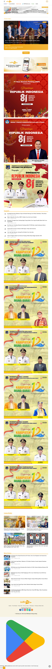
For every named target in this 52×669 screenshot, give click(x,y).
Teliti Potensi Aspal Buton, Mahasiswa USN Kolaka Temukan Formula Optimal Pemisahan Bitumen (28, 562)
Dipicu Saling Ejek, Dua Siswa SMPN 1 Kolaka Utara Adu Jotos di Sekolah (21, 217)
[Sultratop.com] (9, 1)
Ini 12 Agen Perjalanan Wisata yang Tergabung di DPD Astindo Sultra (22, 40)
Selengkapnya (26, 52)
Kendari (6, 42)
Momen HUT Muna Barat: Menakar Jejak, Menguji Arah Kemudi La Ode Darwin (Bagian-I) (14, 529)
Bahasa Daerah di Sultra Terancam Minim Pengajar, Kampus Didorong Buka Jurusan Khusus (29, 578)
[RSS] (32, 610)
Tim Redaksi (14, 605)
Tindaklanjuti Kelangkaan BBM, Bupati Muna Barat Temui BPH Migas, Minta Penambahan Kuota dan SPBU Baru (29, 590)
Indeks (10, 605)
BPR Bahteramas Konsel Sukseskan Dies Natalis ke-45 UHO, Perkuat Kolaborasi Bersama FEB (29, 567)
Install (1, 667)
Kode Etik (20, 605)
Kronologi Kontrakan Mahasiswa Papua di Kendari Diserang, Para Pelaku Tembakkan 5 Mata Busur (27, 213)
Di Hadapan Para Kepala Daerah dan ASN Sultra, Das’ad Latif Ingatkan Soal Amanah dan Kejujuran (28, 556)
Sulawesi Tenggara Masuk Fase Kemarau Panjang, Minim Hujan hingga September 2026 (24, 235)
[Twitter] (23, 610)
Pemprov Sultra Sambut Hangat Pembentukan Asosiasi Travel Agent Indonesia (14, 48)
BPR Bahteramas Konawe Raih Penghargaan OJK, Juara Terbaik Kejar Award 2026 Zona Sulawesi (28, 573)
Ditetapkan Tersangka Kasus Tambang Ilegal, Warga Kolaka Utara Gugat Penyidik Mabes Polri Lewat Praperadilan (27, 221)
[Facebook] (20, 610)
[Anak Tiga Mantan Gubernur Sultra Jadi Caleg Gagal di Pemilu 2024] (37, 539)
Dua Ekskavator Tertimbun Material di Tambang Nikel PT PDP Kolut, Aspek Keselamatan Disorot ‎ (26, 225)
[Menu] (5, 1)
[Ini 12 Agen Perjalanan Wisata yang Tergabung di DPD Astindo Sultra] (26, 32)
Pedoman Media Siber (39, 605)
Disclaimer (32, 605)
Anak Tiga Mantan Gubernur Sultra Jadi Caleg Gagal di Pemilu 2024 (37, 546)
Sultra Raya (10, 42)
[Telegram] (30, 610)
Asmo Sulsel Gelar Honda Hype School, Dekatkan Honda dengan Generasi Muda (26, 584)
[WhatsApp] (27, 610)
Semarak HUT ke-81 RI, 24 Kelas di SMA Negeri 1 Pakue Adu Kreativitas (21, 228)
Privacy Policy (26, 605)
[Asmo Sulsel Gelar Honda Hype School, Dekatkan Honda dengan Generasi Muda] (7, 586)
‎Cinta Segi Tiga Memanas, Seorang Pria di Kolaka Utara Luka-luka (20, 232)
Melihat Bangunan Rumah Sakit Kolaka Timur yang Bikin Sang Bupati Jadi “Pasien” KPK (14, 546)
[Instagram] (25, 610)
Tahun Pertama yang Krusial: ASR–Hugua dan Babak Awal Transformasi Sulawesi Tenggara (37, 529)
